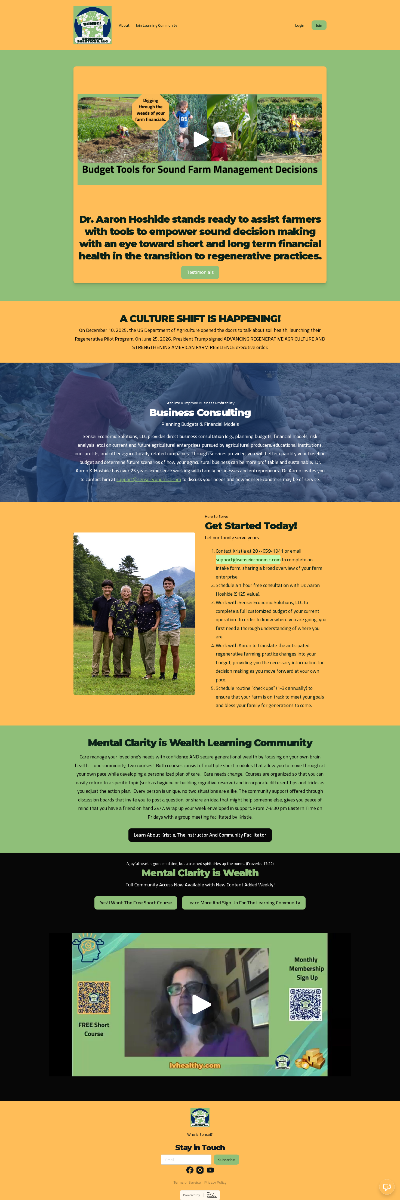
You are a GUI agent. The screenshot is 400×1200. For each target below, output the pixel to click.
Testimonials (200, 272)
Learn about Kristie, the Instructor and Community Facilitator (200, 834)
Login (299, 25)
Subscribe (226, 1159)
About (124, 25)
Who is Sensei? (200, 1134)
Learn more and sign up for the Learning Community (243, 902)
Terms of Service (187, 1182)
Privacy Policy (215, 1182)
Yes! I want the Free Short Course (136, 902)
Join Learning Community (156, 25)
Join (319, 25)
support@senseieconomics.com (148, 479)
